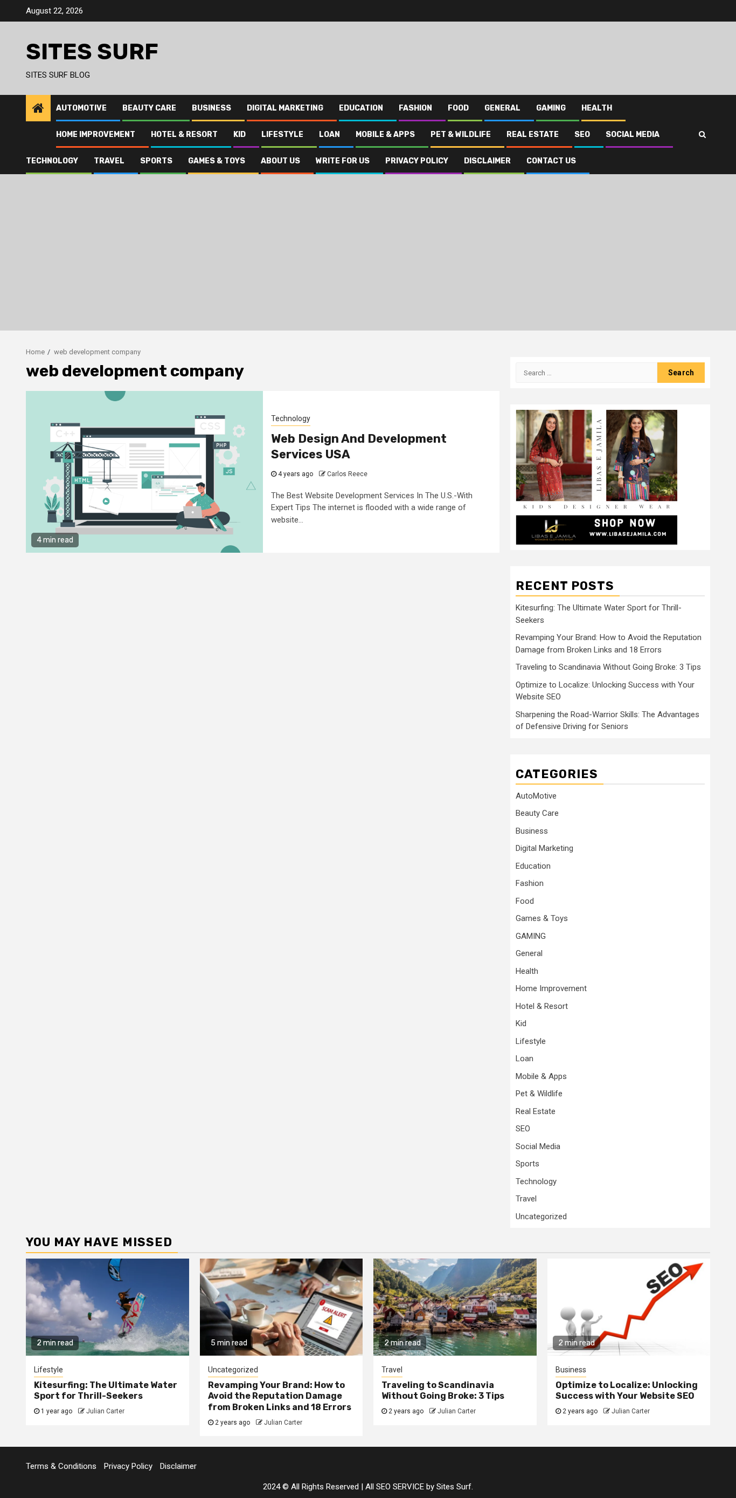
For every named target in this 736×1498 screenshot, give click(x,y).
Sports (156, 161)
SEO (582, 134)
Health (596, 108)
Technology (52, 161)
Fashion (415, 108)
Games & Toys (216, 161)
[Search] (702, 134)
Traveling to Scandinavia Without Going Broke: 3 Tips (608, 667)
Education (361, 108)
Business (211, 108)
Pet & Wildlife (461, 134)
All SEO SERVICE (394, 1487)
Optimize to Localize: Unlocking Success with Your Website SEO (627, 1390)
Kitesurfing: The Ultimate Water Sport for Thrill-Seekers (105, 1390)
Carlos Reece (347, 474)
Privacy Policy (416, 161)
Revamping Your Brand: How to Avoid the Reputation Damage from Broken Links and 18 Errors (279, 1396)
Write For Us (343, 161)
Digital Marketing (285, 108)
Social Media (632, 134)
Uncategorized (541, 1216)
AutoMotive (81, 108)
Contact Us (551, 161)
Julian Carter (105, 1411)
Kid (239, 134)
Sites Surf (92, 51)
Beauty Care (149, 108)
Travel (109, 161)
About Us (280, 161)
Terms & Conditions (61, 1466)
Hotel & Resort (184, 134)
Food (458, 108)
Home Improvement (95, 134)
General (502, 108)
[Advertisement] (368, 255)
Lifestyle (282, 134)
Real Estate (532, 134)
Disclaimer (487, 161)
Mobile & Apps (385, 134)
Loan (329, 134)
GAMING (551, 108)
